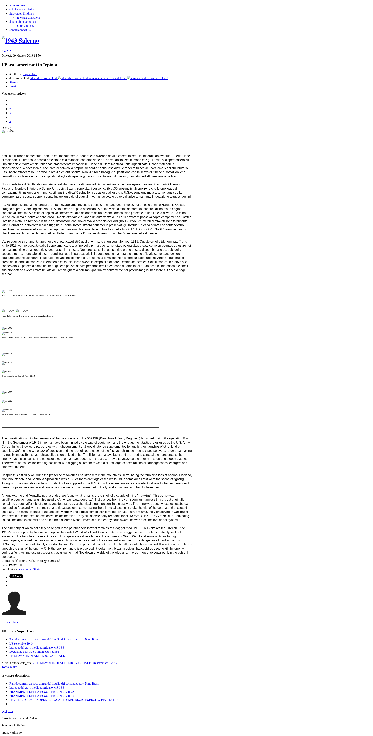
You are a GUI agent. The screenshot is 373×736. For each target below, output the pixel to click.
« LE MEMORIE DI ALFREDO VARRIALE (62, 663)
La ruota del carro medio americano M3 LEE (36, 647)
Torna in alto (9, 667)
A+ (4, 51)
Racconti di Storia (29, 569)
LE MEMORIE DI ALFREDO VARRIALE (37, 655)
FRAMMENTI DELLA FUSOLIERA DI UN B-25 (41, 691)
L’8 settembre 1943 (21, 643)
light (4, 711)
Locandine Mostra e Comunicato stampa (34, 651)
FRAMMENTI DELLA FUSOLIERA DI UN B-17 (41, 695)
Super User (30, 74)
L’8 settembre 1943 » (105, 663)
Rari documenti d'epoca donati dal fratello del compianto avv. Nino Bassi (54, 639)
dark (10, 711)
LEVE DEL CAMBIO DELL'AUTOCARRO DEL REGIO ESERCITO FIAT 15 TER (64, 700)
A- (11, 51)
